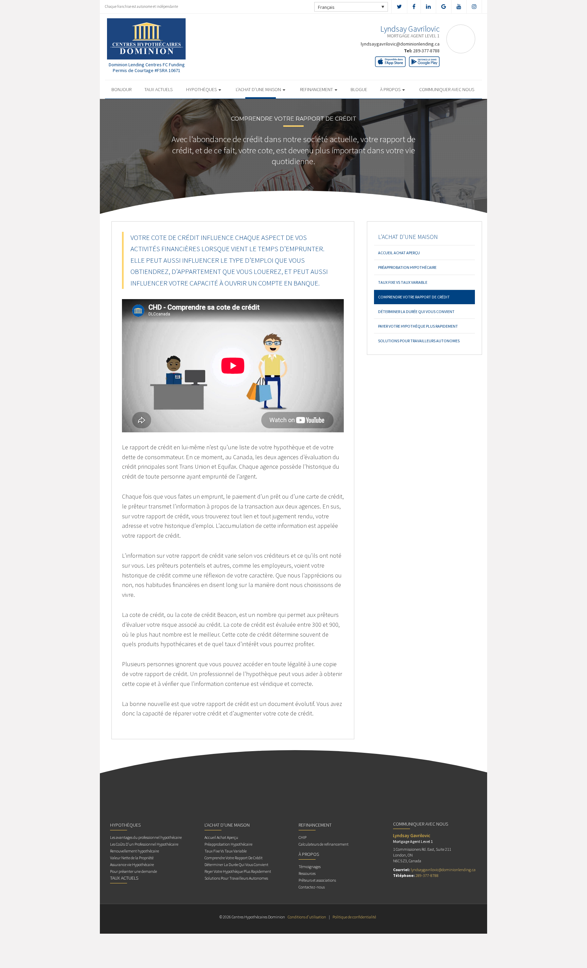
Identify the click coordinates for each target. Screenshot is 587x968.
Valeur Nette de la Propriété (132, 857)
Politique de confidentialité (354, 916)
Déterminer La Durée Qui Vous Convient (416, 311)
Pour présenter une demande (133, 871)
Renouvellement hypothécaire (134, 850)
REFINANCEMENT (317, 89)
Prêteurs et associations (317, 880)
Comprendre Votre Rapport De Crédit (414, 296)
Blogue (359, 89)
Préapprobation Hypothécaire (407, 267)
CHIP (302, 837)
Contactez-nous (312, 886)
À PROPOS (391, 89)
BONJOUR (121, 89)
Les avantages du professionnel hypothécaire (146, 837)
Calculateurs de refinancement (324, 844)
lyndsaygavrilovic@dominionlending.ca (400, 44)
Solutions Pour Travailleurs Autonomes (419, 340)
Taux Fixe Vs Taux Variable (402, 282)
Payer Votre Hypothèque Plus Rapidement (418, 326)
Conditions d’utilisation (307, 916)
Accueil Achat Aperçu (399, 252)
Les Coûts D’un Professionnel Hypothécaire (144, 844)
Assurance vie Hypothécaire (132, 864)
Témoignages (310, 866)
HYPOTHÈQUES (202, 89)
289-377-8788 (426, 51)
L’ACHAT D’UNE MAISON (259, 89)
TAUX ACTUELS (158, 89)
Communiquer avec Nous (446, 89)
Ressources (307, 873)
